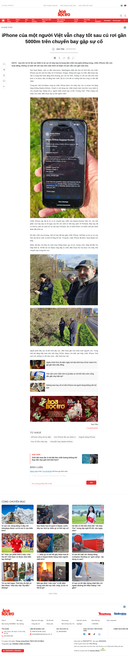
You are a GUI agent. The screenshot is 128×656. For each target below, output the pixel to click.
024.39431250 (8, 636)
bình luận (73, 58)
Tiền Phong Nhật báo (68, 5)
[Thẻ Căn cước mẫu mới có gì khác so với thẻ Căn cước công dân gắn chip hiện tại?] (37, 375)
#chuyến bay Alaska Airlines (61, 442)
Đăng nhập (34, 471)
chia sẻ (55, 58)
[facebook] (121, 5)
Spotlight (107, 20)
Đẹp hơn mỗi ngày (46, 20)
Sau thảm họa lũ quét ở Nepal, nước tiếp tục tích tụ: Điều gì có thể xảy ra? (53, 527)
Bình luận (4, 81)
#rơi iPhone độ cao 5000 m (65, 437)
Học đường (34, 20)
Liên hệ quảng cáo (37, 629)
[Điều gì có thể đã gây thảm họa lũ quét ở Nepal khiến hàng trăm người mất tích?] (53, 543)
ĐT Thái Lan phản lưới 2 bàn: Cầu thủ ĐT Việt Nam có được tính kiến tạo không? (16, 556)
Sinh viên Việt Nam (85, 5)
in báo (69, 58)
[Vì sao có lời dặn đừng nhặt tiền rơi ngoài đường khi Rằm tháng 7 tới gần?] (88, 571)
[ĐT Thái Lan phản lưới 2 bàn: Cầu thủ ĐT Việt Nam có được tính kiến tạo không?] (18, 543)
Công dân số (36, 624)
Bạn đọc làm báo (13, 650)
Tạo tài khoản (47, 471)
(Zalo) (44, 631)
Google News (124, 27)
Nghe (4, 64)
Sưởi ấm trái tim (82, 620)
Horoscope (116, 20)
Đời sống (9, 20)
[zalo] (100, 634)
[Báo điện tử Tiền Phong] (104, 614)
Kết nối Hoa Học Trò (68, 624)
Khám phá (18, 20)
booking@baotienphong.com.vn (42, 634)
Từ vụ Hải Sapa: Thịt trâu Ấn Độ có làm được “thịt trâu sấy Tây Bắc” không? (16, 585)
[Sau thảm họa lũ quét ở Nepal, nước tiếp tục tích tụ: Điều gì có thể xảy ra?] (53, 514)
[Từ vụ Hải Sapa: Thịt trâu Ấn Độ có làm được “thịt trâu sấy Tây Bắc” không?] (18, 571)
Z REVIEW (98, 20)
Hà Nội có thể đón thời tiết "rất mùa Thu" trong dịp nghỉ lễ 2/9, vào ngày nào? (87, 528)
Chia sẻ (4, 70)
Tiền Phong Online (50, 5)
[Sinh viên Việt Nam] (120, 614)
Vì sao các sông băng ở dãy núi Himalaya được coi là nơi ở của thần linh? (17, 528)
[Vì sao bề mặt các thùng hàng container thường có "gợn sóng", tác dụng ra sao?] (88, 543)
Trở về (4, 86)
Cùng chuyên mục (13, 501)
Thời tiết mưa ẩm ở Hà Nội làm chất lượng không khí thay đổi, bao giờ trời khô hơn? (54, 459)
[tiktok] (95, 634)
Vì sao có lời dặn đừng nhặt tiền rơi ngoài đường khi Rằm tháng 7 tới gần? (87, 585)
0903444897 (63, 631)
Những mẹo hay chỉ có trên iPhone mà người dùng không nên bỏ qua (71, 386)
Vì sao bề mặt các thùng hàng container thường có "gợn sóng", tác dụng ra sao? (88, 556)
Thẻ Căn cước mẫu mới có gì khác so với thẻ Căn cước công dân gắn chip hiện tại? (70, 375)
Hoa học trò (8, 612)
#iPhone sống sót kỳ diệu (41, 437)
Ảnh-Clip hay (87, 20)
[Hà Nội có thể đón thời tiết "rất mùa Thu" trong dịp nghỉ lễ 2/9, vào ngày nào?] (88, 514)
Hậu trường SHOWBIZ (61, 20)
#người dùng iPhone (87, 437)
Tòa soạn (5, 629)
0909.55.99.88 (36, 631)
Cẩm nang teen (111, 620)
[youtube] (125, 5)
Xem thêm (124, 20)
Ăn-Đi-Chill (76, 20)
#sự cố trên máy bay (39, 442)
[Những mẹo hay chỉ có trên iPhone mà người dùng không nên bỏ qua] (37, 387)
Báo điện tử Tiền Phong (64, 13)
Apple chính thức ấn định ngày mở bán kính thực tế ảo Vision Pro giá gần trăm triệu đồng (71, 363)
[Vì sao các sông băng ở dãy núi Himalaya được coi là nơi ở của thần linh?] (18, 514)
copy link (64, 58)
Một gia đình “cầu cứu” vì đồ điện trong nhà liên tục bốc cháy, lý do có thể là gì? (52, 585)
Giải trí (26, 20)
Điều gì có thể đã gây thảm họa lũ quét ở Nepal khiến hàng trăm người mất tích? (52, 556)
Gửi (91, 482)
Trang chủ (3, 20)
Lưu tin (4, 75)
